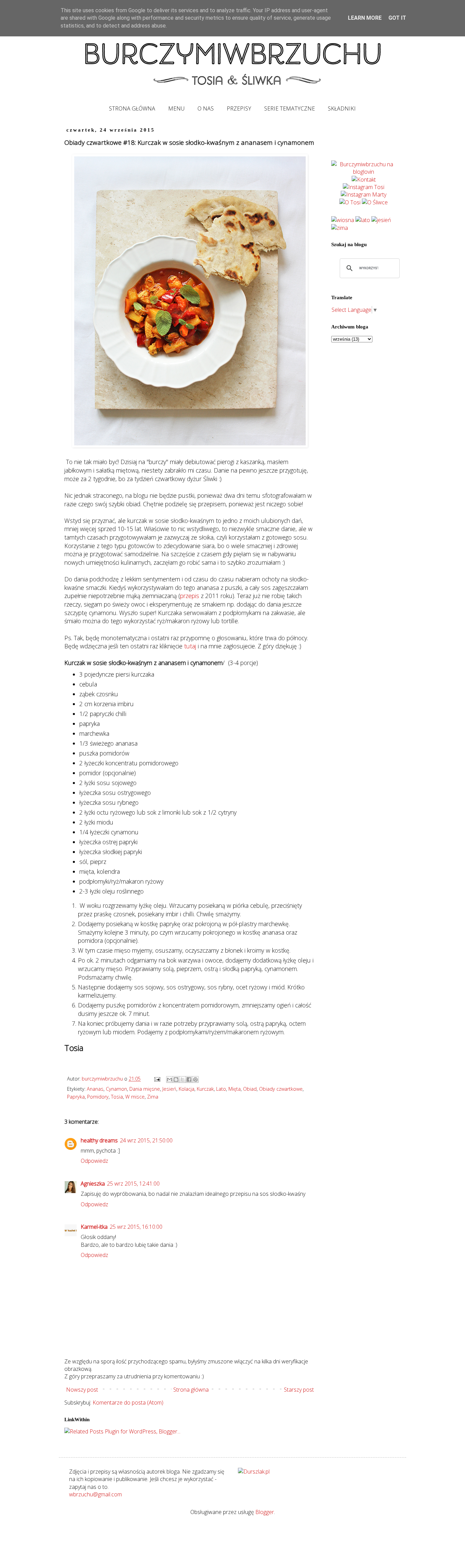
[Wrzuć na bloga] (176, 1079)
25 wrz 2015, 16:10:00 (136, 1226)
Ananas (95, 1089)
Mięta (234, 1089)
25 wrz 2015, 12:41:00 (133, 1183)
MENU (176, 108)
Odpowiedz (94, 1160)
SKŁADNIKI (342, 108)
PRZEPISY (239, 108)
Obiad (250, 1089)
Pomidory (98, 1096)
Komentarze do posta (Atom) (128, 1402)
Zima (152, 1096)
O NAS (205, 108)
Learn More (365, 18)
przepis (189, 596)
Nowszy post (82, 1389)
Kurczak (205, 1089)
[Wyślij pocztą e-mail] (169, 1079)
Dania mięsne (144, 1089)
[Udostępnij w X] (182, 1079)
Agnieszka (93, 1183)
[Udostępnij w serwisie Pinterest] (195, 1079)
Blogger (264, 1512)
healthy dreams (99, 1140)
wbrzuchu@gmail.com (95, 1494)
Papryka (76, 1096)
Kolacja (186, 1089)
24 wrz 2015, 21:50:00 (146, 1140)
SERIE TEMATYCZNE (289, 108)
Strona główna (191, 1389)
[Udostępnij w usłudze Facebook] (189, 1079)
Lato (221, 1089)
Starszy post (299, 1389)
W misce (135, 1096)
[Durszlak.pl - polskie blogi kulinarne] (254, 1471)
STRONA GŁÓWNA (132, 108)
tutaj (190, 646)
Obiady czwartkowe (281, 1089)
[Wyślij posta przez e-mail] (157, 1078)
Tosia (117, 1096)
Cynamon (116, 1089)
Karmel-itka (94, 1226)
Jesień (169, 1089)
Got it (397, 18)
